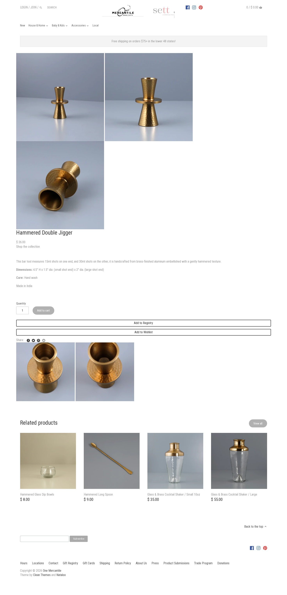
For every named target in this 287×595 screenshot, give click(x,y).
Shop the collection (28, 246)
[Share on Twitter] (33, 339)
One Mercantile (52, 570)
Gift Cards (89, 563)
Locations (38, 563)
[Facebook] (188, 7)
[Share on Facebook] (28, 339)
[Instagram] (194, 7)
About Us (141, 563)
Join (33, 7)
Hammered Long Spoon (98, 494)
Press (155, 563)
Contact (53, 563)
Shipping (105, 563)
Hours (23, 563)
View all (257, 423)
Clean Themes (42, 575)
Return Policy (123, 563)
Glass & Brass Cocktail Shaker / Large (234, 494)
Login (24, 7)
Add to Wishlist (144, 332)
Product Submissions (176, 563)
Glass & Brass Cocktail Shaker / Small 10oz (173, 494)
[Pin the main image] (38, 339)
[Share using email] (43, 339)
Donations (223, 563)
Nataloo (61, 575)
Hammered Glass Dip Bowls (37, 494)
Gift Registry (70, 563)
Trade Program (203, 563)
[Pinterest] (201, 7)
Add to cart (43, 310)
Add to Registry (143, 323)
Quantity (21, 303)
